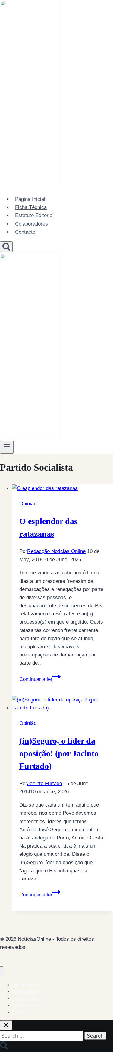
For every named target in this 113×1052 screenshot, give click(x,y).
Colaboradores (31, 224)
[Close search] (6, 1025)
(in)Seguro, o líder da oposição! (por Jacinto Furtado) (59, 753)
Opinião (27, 504)
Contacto (25, 232)
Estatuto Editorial (34, 216)
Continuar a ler (40, 679)
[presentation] (62, 488)
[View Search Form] (6, 246)
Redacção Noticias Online (56, 551)
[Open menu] (7, 447)
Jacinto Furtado (44, 783)
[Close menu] (1, 971)
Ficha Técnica (31, 207)
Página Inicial (30, 199)
